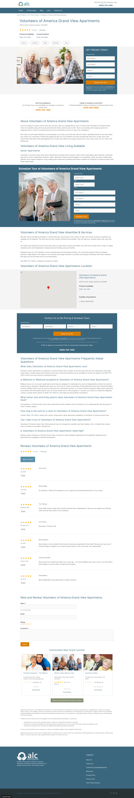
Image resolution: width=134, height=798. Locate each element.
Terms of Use (109, 86)
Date (75, 180)
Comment (25, 628)
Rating (23, 622)
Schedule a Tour (81, 217)
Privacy (24, 765)
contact (66, 729)
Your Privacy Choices (93, 783)
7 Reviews (42, 30)
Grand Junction (35, 15)
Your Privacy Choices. (38, 765)
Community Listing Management (96, 767)
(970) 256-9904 (42, 37)
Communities (31, 10)
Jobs (48, 10)
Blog (41, 10)
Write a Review (28, 459)
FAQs (45, 43)
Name (23, 603)
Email (22, 614)
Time (75, 187)
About (24, 43)
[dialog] (6, 796)
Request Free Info (100, 82)
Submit (24, 644)
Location (35, 43)
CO (29, 15)
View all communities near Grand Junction (67, 700)
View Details (36, 690)
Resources (89, 771)
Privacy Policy (89, 87)
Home (21, 10)
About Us (89, 760)
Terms (29, 765)
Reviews (56, 43)
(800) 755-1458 (25, 37)
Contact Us (58, 10)
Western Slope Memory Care (64, 673)
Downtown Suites (91, 673)
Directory (24, 15)
